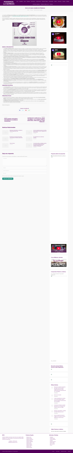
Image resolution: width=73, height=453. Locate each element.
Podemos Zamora (29, 438)
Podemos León (28, 437)
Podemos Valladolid (29, 441)
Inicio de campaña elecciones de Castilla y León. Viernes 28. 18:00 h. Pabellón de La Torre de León (40, 131)
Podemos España (29, 447)
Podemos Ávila (28, 442)
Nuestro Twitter (52, 442)
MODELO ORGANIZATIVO (7, 46)
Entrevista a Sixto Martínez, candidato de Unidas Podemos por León (16, 131)
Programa (51, 437)
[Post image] (5, 132)
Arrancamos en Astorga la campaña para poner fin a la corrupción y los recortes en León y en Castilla (59, 406)
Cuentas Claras (52, 438)
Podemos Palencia (29, 440)
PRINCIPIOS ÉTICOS (6, 95)
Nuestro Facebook (53, 441)
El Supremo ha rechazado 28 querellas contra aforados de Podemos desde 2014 (16, 137)
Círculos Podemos (53, 439)
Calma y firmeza (12, 143)
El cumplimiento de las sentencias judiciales (38, 137)
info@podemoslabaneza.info (12, 442)
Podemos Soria (28, 446)
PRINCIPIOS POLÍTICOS (7, 85)
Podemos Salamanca (29, 439)
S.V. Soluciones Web (15, 451)
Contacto (51, 440)
